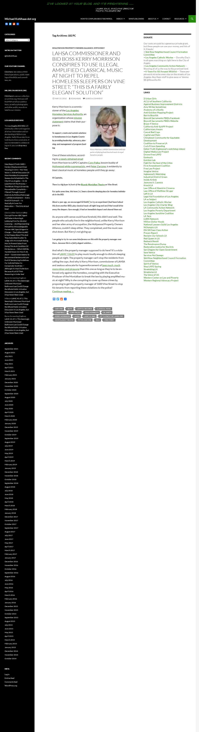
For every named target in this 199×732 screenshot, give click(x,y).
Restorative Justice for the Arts (159, 247)
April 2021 (9, 367)
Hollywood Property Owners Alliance (72, 48)
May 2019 (9, 453)
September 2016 (11, 573)
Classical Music (104, 309)
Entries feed (9, 678)
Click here (9, 72)
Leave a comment (94, 98)
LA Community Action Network (159, 207)
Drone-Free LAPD (152, 154)
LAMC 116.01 (67, 253)
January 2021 (10, 379)
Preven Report (151, 233)
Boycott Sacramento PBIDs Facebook (162, 118)
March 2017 (10, 550)
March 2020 (10, 416)
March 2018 (10, 505)
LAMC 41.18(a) (89, 316)
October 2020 (10, 390)
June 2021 (9, 360)
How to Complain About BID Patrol (96, 19)
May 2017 (9, 543)
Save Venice (149, 252)
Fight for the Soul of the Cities (158, 163)
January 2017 (10, 558)
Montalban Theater (64, 320)
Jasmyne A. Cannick (153, 182)
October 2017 (10, 524)
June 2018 (9, 494)
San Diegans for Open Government (160, 249)
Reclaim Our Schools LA (155, 235)
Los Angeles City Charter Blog (158, 205)
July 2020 (9, 401)
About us (152, 19)
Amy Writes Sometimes (155, 107)
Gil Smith (107, 312)
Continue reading (63, 291)
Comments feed (11, 682)
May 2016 (9, 587)
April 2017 (9, 546)
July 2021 (9, 356)
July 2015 (9, 625)
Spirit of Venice (151, 263)
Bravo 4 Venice (151, 123)
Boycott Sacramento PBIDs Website (161, 121)
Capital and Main (152, 135)
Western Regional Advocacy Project (161, 280)
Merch (119, 19)
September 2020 (11, 393)
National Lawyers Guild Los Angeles (161, 224)
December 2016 (11, 561)
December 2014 (11, 651)
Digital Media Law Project (156, 151)
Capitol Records (84, 309)
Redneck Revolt (151, 241)
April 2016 (9, 591)
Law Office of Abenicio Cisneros (159, 188)
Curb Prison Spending (154, 146)
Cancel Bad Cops (152, 132)
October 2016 (10, 569)
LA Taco (147, 216)
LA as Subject (150, 199)
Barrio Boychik (151, 115)
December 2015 (11, 606)
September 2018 (11, 483)
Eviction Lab (149, 160)
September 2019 (11, 438)
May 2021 (9, 364)
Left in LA (148, 193)
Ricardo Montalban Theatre (93, 184)
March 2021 (10, 371)
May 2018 (9, 498)
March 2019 (10, 461)
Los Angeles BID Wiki (16, 126)
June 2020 (9, 405)
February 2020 (11, 420)
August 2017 (10, 531)
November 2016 (11, 565)
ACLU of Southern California (157, 101)
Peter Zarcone (98, 166)
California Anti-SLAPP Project (158, 126)
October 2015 (10, 614)
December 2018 (11, 472)
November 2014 (11, 655)
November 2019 (11, 431)
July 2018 (9, 490)
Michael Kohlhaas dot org (20, 19)
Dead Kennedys (92, 312)
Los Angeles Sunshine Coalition (159, 213)
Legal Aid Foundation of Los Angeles (161, 196)
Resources (179, 19)
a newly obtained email (71, 158)
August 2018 (10, 487)
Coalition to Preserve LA (155, 143)
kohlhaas (76, 98)
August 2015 (10, 621)
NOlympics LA (151, 227)
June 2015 (9, 629)
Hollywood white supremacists (68, 166)
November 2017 (11, 520)
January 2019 (10, 468)
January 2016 (10, 602)
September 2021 (11, 349)
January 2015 (10, 647)
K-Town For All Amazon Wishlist (161, 71)
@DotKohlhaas (11, 56)
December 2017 (11, 517)
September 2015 (11, 617)
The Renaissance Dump (155, 244)
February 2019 (11, 464)
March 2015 (10, 640)
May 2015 (9, 632)
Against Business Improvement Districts (163, 104)
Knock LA (148, 185)
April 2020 (9, 412)
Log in (7, 674)
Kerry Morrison (62, 316)
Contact (166, 19)
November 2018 (11, 476)
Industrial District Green (155, 177)
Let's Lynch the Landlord (111, 316)
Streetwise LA (150, 272)
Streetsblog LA (151, 269)
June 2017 (9, 539)
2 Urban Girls (150, 98)
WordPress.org (11, 685)
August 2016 (10, 576)
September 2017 (11, 528)
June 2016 (9, 584)
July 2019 (9, 446)
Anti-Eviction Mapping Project (158, 112)
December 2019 (11, 427)
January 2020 (10, 423)
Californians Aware (153, 129)
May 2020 (9, 408)
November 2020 (11, 386)
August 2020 (10, 397)
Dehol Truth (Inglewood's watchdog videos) (164, 149)
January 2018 (10, 513)
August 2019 (10, 442)
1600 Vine (59, 309)
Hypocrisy (99, 48)
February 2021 (11, 375)
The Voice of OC (151, 274)
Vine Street (109, 320)
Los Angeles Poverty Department (159, 210)
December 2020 (11, 382)
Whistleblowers (136, 19)
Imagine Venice (151, 171)
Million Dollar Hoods (154, 221)
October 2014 (10, 658)
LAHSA (77, 316)
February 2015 (11, 643)
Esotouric (148, 157)
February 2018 (11, 509)
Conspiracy (60, 312)
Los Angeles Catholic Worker (159, 57)
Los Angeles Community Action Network (165, 66)
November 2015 (11, 610)
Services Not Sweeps (153, 255)
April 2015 (9, 636)
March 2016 (10, 595)
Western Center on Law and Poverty (161, 277)
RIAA (98, 320)
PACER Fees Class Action (156, 230)
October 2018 (10, 479)
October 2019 (10, 434)
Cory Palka (94, 162)
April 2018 (9, 502)
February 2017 (11, 554)
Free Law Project (152, 168)
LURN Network (151, 219)
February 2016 (11, 599)
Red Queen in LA (152, 238)
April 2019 (9, 457)
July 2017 (9, 535)
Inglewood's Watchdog (154, 174)
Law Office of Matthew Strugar (158, 191)
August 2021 (10, 352)
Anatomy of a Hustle (153, 109)
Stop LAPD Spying (152, 266)
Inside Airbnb (150, 179)
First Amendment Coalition (157, 165)
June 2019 (9, 449)
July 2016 (9, 580)
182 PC (69, 309)
